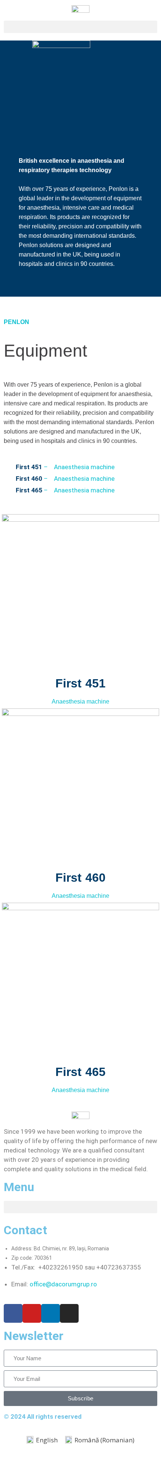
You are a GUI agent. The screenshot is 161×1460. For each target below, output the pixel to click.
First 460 (80, 877)
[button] (80, 27)
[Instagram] (69, 1313)
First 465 (80, 1072)
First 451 (80, 683)
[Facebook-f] (13, 1313)
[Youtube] (31, 1313)
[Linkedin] (50, 1313)
